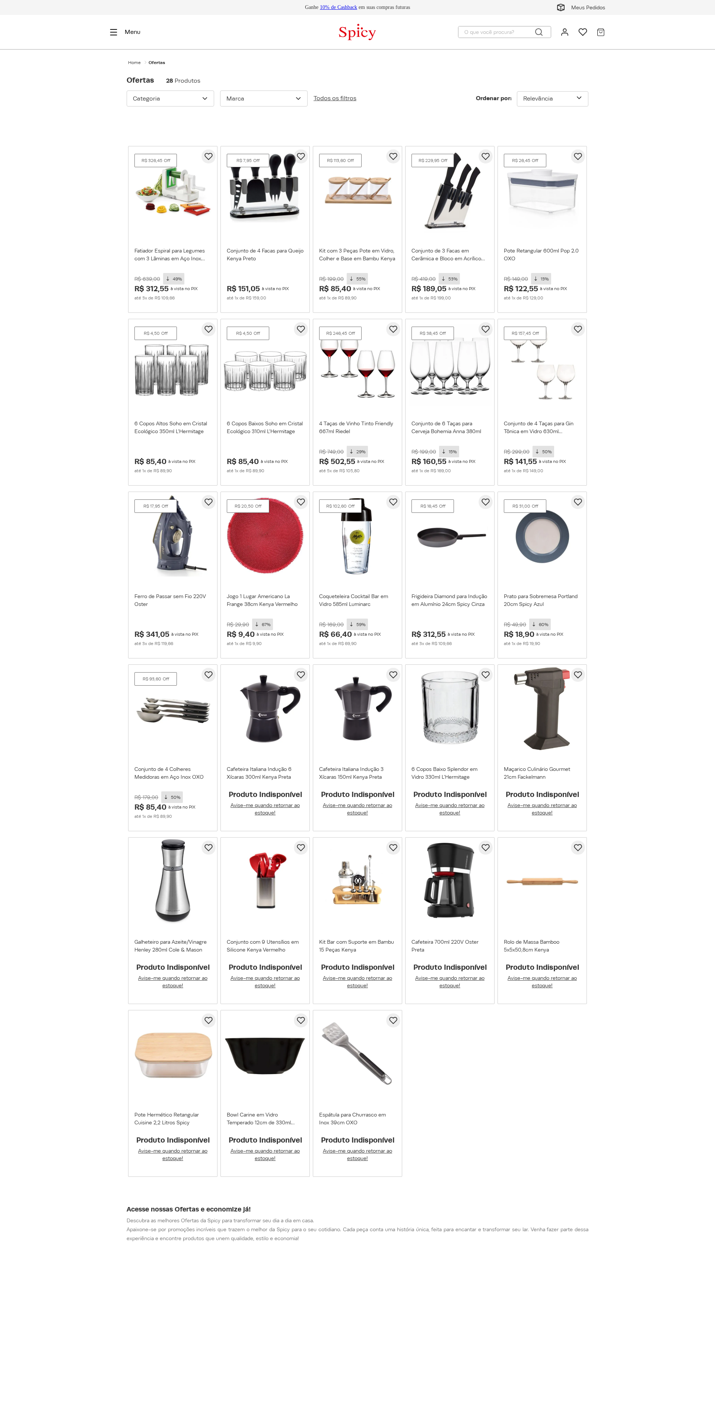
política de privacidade (499, 1352)
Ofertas (157, 62)
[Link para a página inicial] (134, 62)
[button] (170, 98)
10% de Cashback (338, 7)
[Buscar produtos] (538, 32)
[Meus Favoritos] (582, 32)
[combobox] (504, 32)
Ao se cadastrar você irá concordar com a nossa (508, 1348)
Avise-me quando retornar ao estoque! (265, 809)
